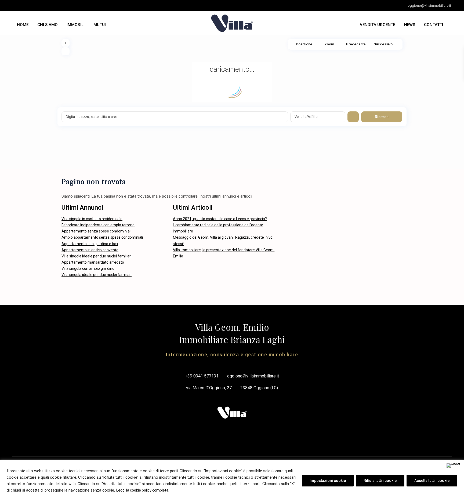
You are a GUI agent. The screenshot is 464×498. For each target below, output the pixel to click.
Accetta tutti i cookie (432, 480)
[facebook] (18, 5)
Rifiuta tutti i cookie (380, 480)
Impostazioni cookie (328, 480)
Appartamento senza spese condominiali (96, 231)
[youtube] (29, 5)
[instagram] (40, 5)
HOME (22, 24)
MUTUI (99, 24)
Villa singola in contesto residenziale (91, 219)
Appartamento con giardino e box (89, 244)
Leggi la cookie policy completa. (142, 490)
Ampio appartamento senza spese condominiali (102, 237)
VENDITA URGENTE (377, 24)
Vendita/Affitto (306, 117)
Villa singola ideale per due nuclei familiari (96, 256)
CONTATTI (433, 24)
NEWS (409, 24)
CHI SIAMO (47, 24)
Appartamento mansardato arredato (92, 262)
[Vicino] (453, 465)
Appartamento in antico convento (89, 250)
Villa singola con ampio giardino (87, 268)
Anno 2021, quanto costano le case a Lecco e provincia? (220, 219)
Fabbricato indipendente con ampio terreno (98, 225)
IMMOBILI (76, 24)
